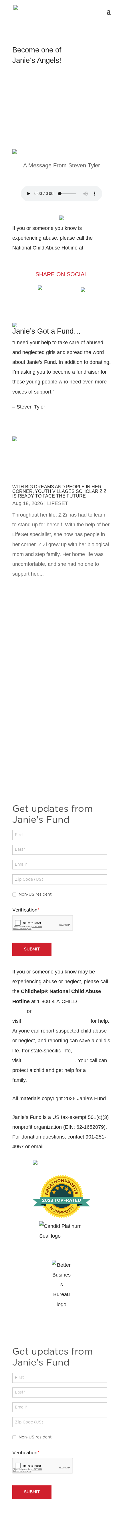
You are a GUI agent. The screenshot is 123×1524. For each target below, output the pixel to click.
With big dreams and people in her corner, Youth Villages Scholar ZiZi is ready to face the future (60, 491)
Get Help (44, 142)
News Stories (54, 430)
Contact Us (44, 1080)
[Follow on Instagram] (67, 785)
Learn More (37, 83)
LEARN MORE (62, 663)
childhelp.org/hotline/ (56, 1021)
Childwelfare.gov (49, 1060)
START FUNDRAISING (48, 419)
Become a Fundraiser (50, 312)
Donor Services (62, 1146)
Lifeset (57, 503)
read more (27, 584)
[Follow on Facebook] (55, 785)
